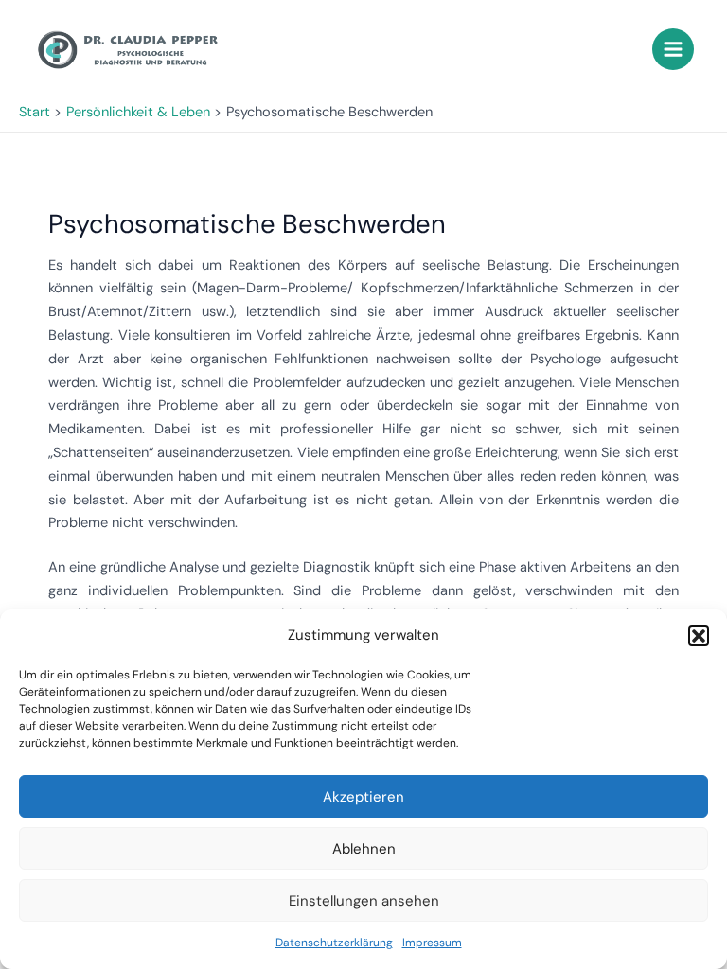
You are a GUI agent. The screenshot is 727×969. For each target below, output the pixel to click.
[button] (698, 635)
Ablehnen (364, 848)
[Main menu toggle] (673, 49)
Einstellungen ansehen (364, 900)
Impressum (432, 942)
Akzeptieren (363, 796)
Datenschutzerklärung (334, 942)
